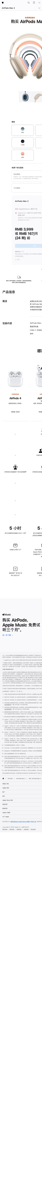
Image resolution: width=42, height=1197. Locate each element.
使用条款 (12, 829)
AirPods (10, 778)
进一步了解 (7, 635)
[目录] (39, 2)
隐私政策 (4, 829)
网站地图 (33, 829)
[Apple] (3, 778)
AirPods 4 (15, 398)
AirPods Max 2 (8, 8)
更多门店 (33, 821)
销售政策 (19, 829)
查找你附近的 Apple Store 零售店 (20, 821)
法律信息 (26, 829)
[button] (28, 2)
